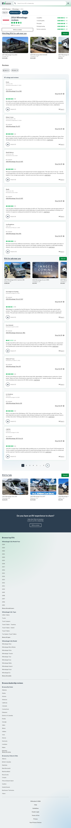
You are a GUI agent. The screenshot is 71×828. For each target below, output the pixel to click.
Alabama (4, 690)
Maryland (4, 750)
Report (62, 109)
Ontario (4, 777)
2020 (3, 557)
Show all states (6, 752)
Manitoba (4, 765)
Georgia (4, 722)
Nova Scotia (5, 774)
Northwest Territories (8, 790)
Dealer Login (35, 812)
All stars (14, 70)
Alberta (4, 758)
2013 (3, 579)
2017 (3, 566)
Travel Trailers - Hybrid (8, 627)
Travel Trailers (6, 631)
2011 (3, 586)
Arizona (4, 696)
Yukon (3, 793)
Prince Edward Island (7, 780)
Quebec (4, 784)
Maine (3, 747)
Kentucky (4, 741)
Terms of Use (35, 815)
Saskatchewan (6, 787)
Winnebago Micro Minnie (8, 647)
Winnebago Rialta (7, 663)
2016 (24, 12)
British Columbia (6, 762)
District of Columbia (7, 715)
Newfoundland (6, 771)
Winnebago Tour (6, 656)
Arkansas (4, 699)
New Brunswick (6, 768)
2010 (3, 589)
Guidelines (35, 808)
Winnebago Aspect (7, 666)
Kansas (4, 738)
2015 (3, 573)
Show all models (6, 676)
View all (65, 33)
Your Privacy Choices (35, 822)
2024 (3, 544)
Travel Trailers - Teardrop (9, 624)
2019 (3, 560)
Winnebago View (6, 644)
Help (35, 804)
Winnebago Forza (6, 669)
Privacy (35, 819)
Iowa (3, 734)
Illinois (4, 728)
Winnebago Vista (6, 650)
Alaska (4, 693)
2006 (3, 602)
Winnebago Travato (7, 653)
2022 (3, 551)
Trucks (4, 618)
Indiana (4, 731)
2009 (3, 592)
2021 (3, 554)
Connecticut (5, 709)
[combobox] (6, 70)
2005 (3, 605)
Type (4, 12)
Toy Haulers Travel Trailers (9, 634)
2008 (3, 595)
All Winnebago (14, 12)
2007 (3, 598)
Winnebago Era (6, 672)
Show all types (6, 637)
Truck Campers (6, 621)
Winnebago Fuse (6, 660)
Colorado (4, 706)
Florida (4, 718)
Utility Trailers (6, 615)
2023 (3, 547)
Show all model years (8, 608)
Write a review (17, 29)
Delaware (4, 712)
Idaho (3, 725)
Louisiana (4, 744)
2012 (3, 582)
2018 (3, 563)
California (4, 702)
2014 (3, 576)
